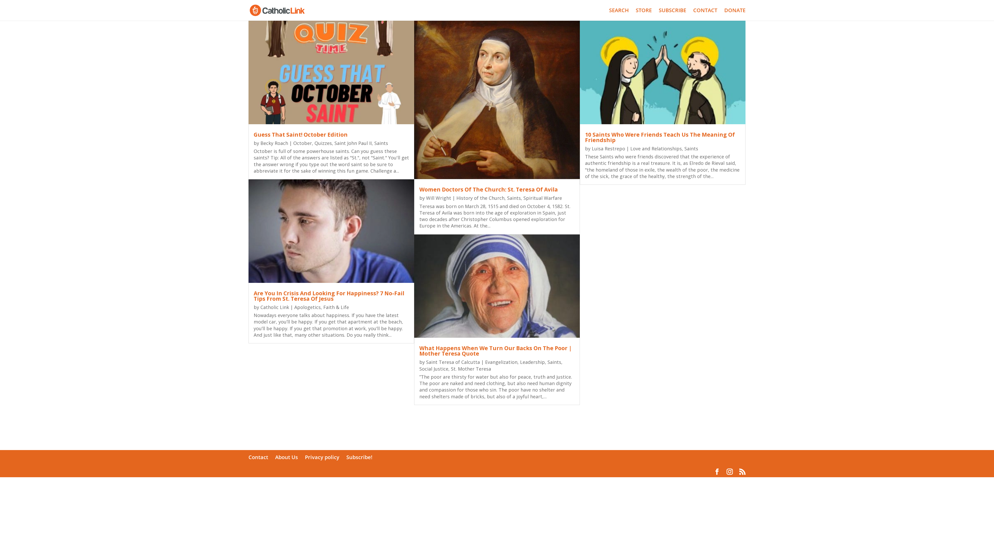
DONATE (735, 11)
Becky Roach (274, 143)
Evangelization (501, 362)
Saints (381, 143)
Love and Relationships (656, 148)
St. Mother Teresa (471, 369)
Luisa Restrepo (608, 148)
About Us (286, 457)
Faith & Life (336, 307)
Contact (258, 457)
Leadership (532, 362)
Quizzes (323, 143)
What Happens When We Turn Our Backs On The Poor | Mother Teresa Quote (495, 350)
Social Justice (433, 369)
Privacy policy (322, 457)
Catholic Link (274, 307)
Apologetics (307, 307)
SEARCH (619, 11)
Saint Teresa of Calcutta (453, 362)
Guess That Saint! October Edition (301, 134)
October (302, 143)
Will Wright (438, 198)
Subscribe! (359, 457)
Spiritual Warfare (542, 198)
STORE (644, 11)
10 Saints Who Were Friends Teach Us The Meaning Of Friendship (660, 137)
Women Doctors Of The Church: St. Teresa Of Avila (488, 189)
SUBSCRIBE (672, 11)
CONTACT (705, 11)
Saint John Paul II (353, 143)
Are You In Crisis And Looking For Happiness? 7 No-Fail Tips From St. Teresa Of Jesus (329, 296)
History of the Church (480, 198)
